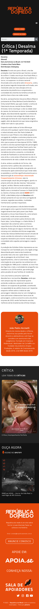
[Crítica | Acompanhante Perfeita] (19, 406)
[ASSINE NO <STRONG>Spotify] (3, 452)
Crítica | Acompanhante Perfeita (14, 435)
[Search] (36, 39)
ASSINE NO (13, 452)
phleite (27, 605)
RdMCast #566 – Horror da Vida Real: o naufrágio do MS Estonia (17, 494)
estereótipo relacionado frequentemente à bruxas (17, 176)
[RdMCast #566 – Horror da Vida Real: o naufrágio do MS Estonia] (18, 475)
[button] (36, 22)
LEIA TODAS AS (13, 375)
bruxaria (28, 83)
